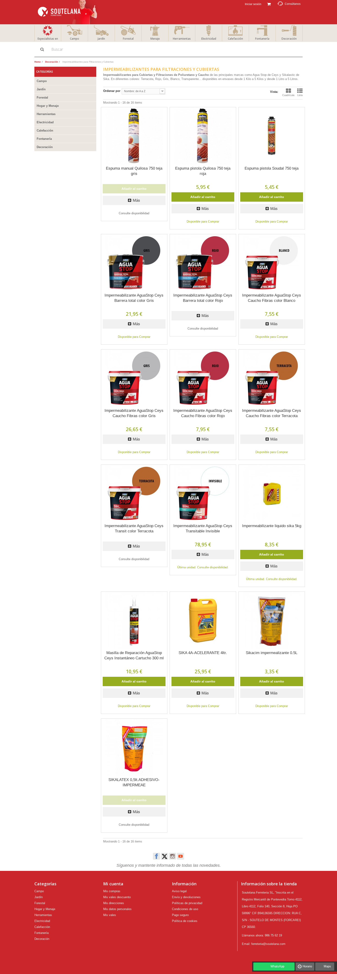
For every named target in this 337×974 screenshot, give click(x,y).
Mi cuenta (113, 883)
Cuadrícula (288, 95)
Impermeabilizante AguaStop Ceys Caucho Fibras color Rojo (202, 413)
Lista (300, 95)
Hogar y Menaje (48, 105)
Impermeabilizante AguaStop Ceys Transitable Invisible (202, 528)
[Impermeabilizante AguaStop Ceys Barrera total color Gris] (134, 263)
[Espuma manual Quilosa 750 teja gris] (134, 136)
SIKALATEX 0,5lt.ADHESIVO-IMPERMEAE (134, 782)
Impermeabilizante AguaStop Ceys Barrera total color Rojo (202, 298)
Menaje (155, 39)
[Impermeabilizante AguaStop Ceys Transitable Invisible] (203, 493)
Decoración (289, 39)
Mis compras (111, 891)
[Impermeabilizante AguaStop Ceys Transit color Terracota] (134, 493)
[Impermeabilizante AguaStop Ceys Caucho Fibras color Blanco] (272, 263)
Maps (327, 966)
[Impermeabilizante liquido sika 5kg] (272, 493)
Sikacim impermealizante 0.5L (271, 653)
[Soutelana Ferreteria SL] (68, 12)
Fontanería (262, 39)
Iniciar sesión (252, 4)
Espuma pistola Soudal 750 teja (271, 168)
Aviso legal (179, 891)
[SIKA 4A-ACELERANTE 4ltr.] (203, 620)
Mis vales (109, 915)
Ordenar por (111, 91)
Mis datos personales (117, 909)
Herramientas (182, 39)
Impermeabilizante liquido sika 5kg (271, 526)
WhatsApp (277, 966)
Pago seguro (180, 915)
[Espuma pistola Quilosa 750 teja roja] (203, 136)
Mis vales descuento (117, 897)
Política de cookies (184, 921)
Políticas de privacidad (187, 903)
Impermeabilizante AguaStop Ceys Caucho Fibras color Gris (134, 413)
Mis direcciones (113, 903)
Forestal (128, 39)
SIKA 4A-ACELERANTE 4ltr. (203, 653)
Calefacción (235, 39)
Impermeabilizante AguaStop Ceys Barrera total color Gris (134, 298)
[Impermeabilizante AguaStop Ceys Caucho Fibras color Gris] (134, 378)
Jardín (101, 39)
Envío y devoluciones (186, 897)
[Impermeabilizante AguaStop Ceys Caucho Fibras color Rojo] (203, 378)
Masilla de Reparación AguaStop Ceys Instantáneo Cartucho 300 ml (134, 655)
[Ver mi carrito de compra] (268, 3)
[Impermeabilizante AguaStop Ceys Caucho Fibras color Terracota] (272, 378)
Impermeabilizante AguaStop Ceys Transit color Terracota (134, 528)
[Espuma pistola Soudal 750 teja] (272, 136)
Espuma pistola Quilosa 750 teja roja (202, 171)
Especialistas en (48, 39)
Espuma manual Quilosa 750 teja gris (134, 171)
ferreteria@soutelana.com (268, 944)
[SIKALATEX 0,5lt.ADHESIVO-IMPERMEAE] (134, 747)
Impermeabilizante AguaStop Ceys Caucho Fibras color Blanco (271, 298)
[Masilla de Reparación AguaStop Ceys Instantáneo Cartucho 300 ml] (134, 620)
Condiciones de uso (185, 909)
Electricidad (208, 39)
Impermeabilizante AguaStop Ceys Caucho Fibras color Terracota (271, 413)
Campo (74, 39)
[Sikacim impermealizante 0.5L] (272, 620)
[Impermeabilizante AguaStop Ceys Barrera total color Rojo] (203, 263)
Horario (307, 966)
